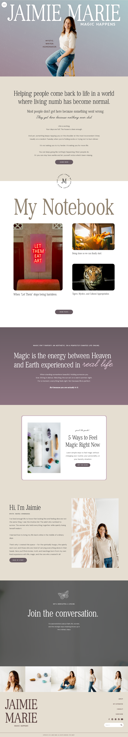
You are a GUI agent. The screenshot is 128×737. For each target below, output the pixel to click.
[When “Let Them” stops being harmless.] (38, 256)
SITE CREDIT (71, 735)
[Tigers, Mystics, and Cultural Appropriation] (93, 277)
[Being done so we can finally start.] (93, 236)
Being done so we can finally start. (87, 253)
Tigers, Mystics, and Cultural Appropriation (90, 293)
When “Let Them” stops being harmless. (35, 294)
